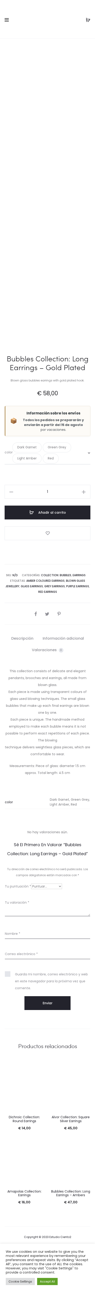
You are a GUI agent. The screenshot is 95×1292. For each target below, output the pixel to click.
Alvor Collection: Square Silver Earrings (71, 1119)
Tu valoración (17, 902)
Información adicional (63, 638)
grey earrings (54, 586)
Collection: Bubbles (56, 575)
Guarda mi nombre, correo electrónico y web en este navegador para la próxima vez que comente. (51, 981)
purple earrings (77, 586)
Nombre (12, 933)
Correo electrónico (21, 954)
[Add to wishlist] (47, 533)
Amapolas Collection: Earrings (24, 1193)
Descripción (22, 638)
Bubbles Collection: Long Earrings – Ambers (70, 1193)
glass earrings (32, 586)
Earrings (79, 575)
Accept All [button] (47, 1281)
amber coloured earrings (45, 581)
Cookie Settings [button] (20, 1281)
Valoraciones (47, 650)
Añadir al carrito (51, 512)
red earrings (47, 592)
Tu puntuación (18, 886)
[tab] (22, 638)
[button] (27, 447)
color (9, 452)
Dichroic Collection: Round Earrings (24, 1119)
